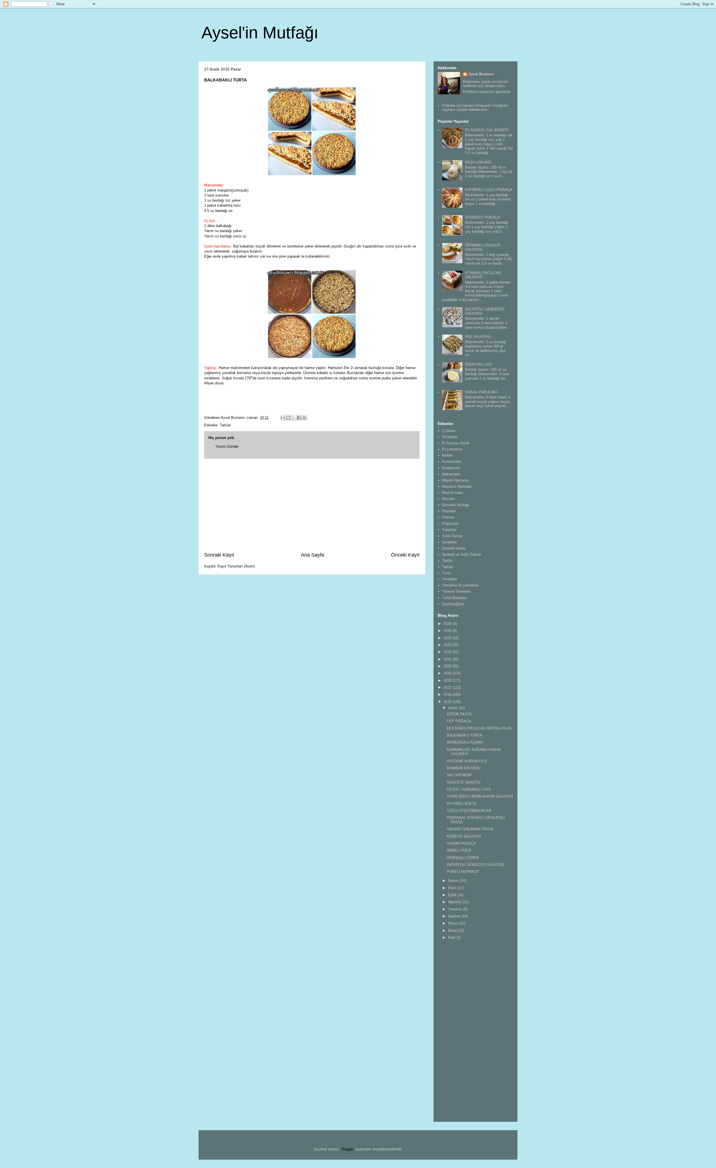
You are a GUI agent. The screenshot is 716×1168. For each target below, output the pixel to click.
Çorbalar (449, 431)
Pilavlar (448, 517)
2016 (448, 694)
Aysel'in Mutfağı (260, 32)
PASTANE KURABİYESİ (467, 761)
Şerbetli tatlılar (454, 548)
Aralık (453, 708)
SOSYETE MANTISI (464, 782)
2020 (448, 666)
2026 (448, 624)
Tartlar (447, 561)
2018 (448, 680)
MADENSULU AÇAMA (465, 742)
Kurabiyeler (451, 468)
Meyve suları (452, 492)
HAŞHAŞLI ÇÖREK (463, 858)
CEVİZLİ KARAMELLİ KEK (469, 789)
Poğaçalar (450, 523)
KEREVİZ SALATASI (464, 836)
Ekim (453, 888)
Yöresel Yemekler (456, 591)
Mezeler (448, 499)
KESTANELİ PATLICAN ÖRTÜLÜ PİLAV (479, 728)
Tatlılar (225, 425)
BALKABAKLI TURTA (464, 735)
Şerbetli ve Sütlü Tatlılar (461, 554)
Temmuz (455, 909)
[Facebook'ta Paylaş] (299, 418)
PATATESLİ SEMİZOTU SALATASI (475, 865)
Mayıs (453, 923)
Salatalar (449, 529)
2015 (448, 702)
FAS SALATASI (478, 337)
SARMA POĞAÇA (461, 843)
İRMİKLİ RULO (459, 850)
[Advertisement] (312, 505)
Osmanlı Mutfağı (455, 505)
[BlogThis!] (288, 418)
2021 (448, 659)
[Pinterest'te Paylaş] (304, 418)
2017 (448, 687)
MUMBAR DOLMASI (464, 768)
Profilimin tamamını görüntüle (486, 92)
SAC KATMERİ (459, 775)
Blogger (347, 1149)
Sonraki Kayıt (219, 555)
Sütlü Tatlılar (452, 536)
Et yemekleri (452, 449)
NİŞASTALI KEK (479, 364)
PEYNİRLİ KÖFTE (462, 804)
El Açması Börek (456, 443)
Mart (452, 937)
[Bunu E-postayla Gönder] (283, 418)
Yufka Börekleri (454, 598)
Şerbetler (449, 542)
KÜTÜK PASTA (459, 714)
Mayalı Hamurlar (455, 480)
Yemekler (449, 579)
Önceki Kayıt (405, 555)
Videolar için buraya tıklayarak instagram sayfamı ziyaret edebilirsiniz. (475, 107)
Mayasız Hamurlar (457, 486)
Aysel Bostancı (481, 74)
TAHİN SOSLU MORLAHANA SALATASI (480, 796)
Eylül (452, 895)
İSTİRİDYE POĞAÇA (482, 217)
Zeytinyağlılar (453, 604)
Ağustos (455, 902)
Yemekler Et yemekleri (460, 585)
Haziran (454, 916)
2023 (448, 645)
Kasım (454, 881)
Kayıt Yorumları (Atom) (236, 566)
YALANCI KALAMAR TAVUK (470, 829)
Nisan (453, 930)
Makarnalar (451, 474)
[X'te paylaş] (293, 418)
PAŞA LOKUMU (478, 162)
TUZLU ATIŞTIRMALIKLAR (469, 811)
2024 (448, 638)
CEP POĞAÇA (459, 721)
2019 (448, 673)
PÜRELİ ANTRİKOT (463, 872)
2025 (448, 631)
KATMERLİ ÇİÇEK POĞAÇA (488, 190)
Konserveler (451, 461)
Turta (446, 573)
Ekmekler (450, 437)
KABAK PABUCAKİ (481, 392)
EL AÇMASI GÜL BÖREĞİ (486, 130)
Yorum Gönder (227, 446)
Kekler (447, 455)
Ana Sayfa (312, 555)
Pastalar (449, 511)
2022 (448, 652)
